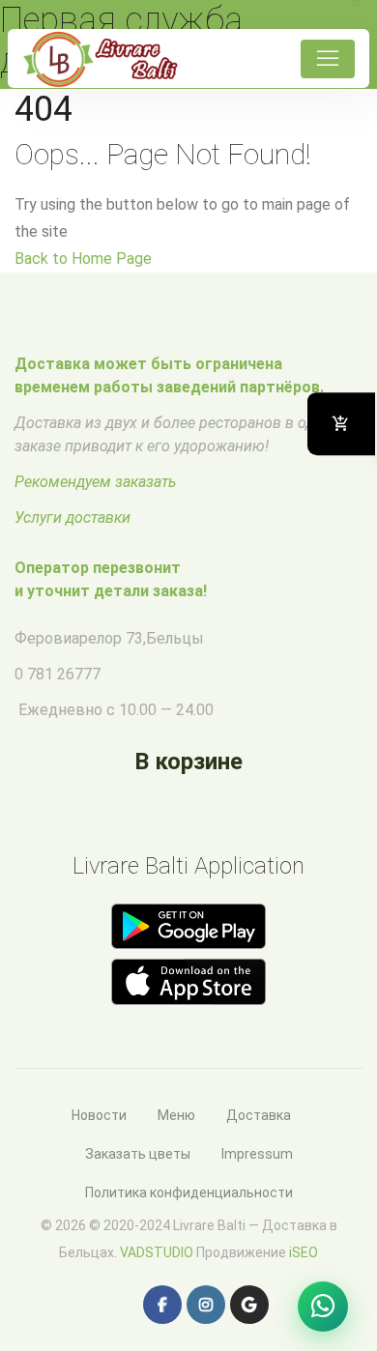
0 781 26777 (57, 674)
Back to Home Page (83, 258)
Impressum (257, 1154)
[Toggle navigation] (328, 59)
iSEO (303, 1252)
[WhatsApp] (323, 1306)
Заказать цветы (137, 1154)
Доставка (258, 1115)
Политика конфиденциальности (189, 1192)
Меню (176, 1115)
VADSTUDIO (156, 1252)
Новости (99, 1115)
